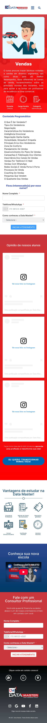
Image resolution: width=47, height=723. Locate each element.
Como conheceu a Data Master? (18, 215)
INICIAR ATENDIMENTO (23, 227)
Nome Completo (10, 193)
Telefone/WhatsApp (12, 204)
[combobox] (5, 209)
